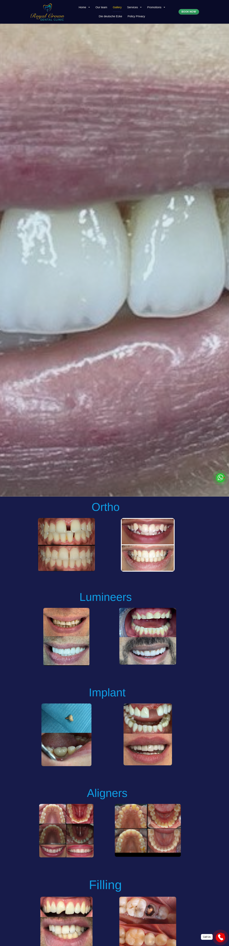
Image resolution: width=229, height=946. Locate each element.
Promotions (154, 7)
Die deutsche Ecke (110, 16)
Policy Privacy (136, 16)
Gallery (117, 7)
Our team (101, 7)
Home (82, 7)
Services (132, 7)
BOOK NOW (188, 11)
